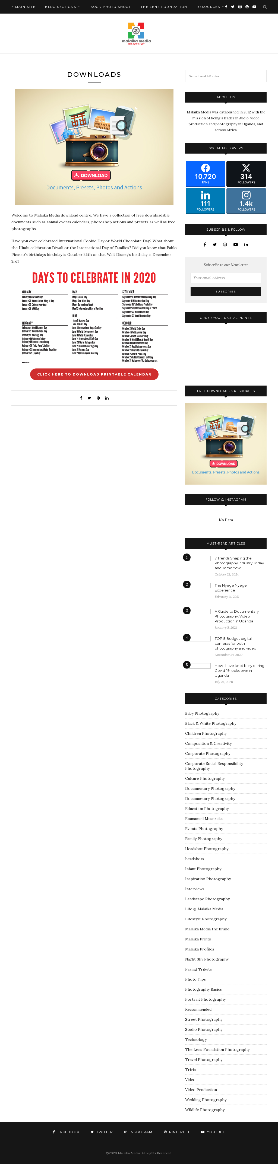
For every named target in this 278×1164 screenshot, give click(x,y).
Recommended (198, 1009)
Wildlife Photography (205, 1109)
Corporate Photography (207, 753)
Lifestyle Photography (205, 919)
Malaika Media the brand (207, 929)
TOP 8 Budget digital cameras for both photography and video (235, 643)
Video (190, 1079)
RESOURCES (208, 7)
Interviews (194, 888)
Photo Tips (195, 979)
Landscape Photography (207, 898)
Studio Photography (203, 1029)
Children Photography (205, 733)
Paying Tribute (198, 969)
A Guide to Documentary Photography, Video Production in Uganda (237, 616)
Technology (196, 1039)
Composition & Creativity (208, 743)
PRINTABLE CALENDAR (94, 374)
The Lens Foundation (164, 7)
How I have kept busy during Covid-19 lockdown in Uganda (239, 670)
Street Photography (203, 1019)
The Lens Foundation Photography (217, 1049)
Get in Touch (25, 20)
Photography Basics (203, 989)
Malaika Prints (198, 939)
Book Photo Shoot (110, 7)
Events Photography (204, 828)
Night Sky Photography (207, 959)
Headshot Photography (206, 848)
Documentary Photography (210, 788)
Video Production (201, 1089)
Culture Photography (205, 778)
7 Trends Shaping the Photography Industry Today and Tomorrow (239, 563)
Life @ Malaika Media (204, 909)
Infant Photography (203, 868)
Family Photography (203, 838)
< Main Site (23, 7)
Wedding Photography (205, 1099)
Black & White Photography (210, 723)
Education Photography (207, 808)
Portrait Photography (205, 999)
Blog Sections (60, 7)
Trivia (190, 1069)
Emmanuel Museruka (204, 818)
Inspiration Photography (208, 878)
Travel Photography (203, 1059)
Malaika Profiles (199, 949)
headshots (194, 858)
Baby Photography (202, 713)
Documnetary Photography (210, 798)
